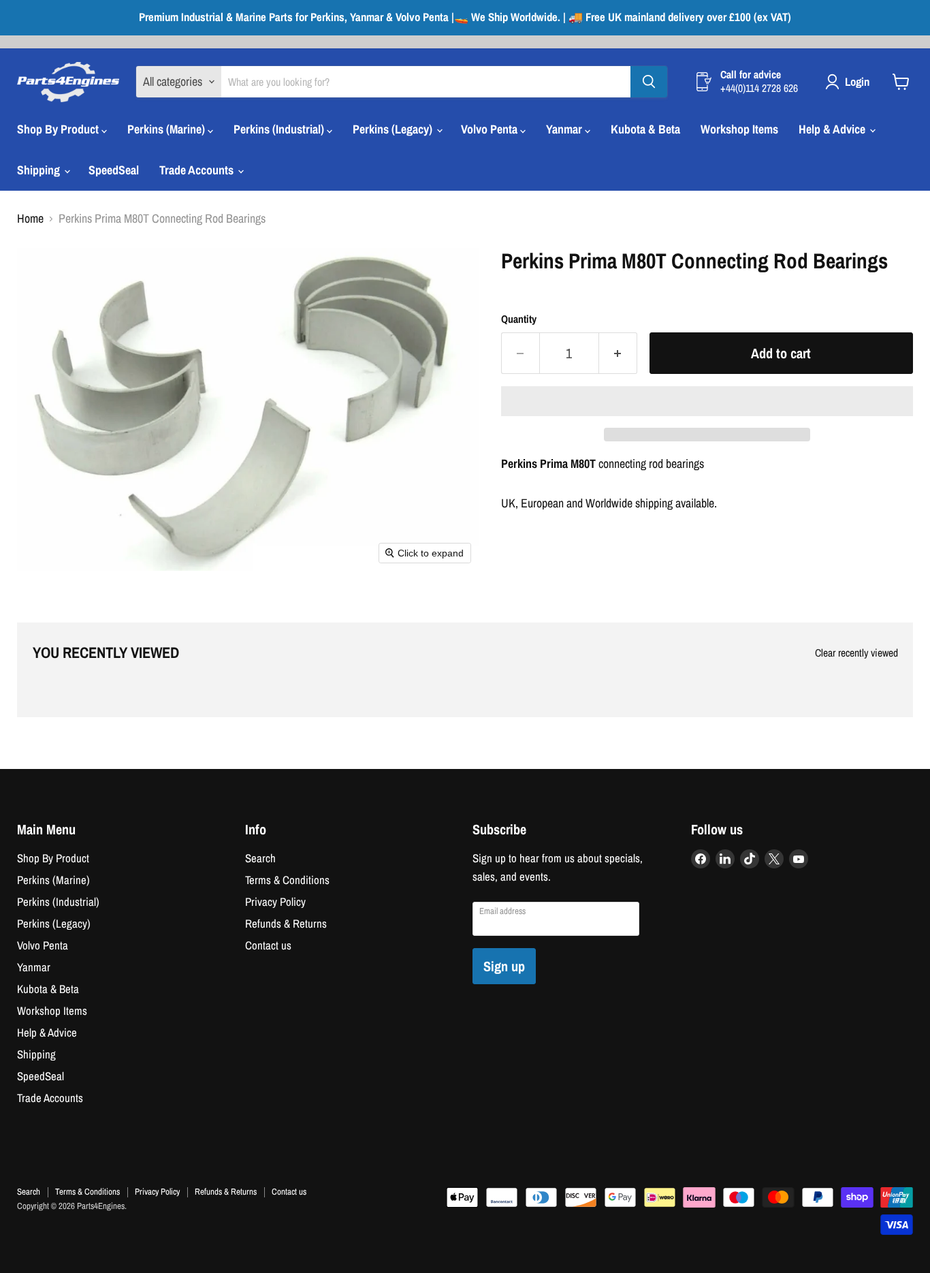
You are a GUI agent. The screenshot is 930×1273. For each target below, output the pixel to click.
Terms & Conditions (287, 880)
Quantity (518, 319)
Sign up (504, 966)
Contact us (268, 945)
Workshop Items (739, 129)
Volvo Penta (490, 129)
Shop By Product (59, 129)
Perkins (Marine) (167, 129)
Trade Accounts (197, 169)
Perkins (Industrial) (280, 129)
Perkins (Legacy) (394, 129)
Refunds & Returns (286, 923)
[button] (707, 401)
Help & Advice (833, 129)
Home (30, 219)
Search (260, 858)
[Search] (648, 81)
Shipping (40, 169)
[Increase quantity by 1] (618, 353)
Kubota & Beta (645, 129)
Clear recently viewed (856, 653)
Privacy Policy (275, 901)
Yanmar (565, 129)
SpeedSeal (114, 169)
